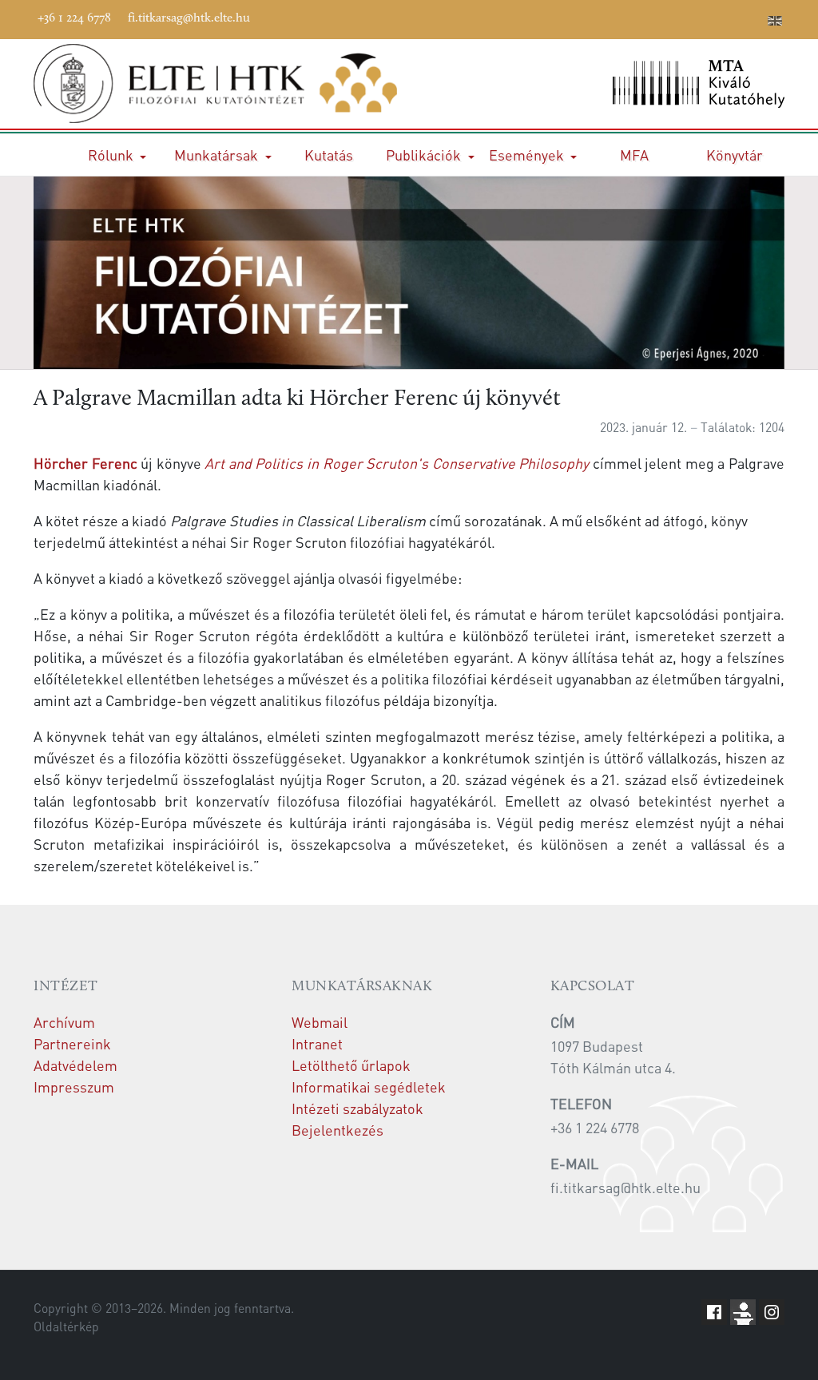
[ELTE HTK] (215, 83)
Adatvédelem (75, 1065)
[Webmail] (752, 18)
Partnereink (72, 1043)
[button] (117, 154)
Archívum (64, 1022)
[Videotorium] (656, 18)
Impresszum (74, 1086)
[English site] (775, 22)
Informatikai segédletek (369, 1086)
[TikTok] (728, 18)
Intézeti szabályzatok (357, 1108)
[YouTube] (680, 18)
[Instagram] (704, 18)
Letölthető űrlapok (351, 1065)
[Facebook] (632, 18)
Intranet (317, 1043)
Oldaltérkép (66, 1326)
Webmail (319, 1022)
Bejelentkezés (337, 1129)
